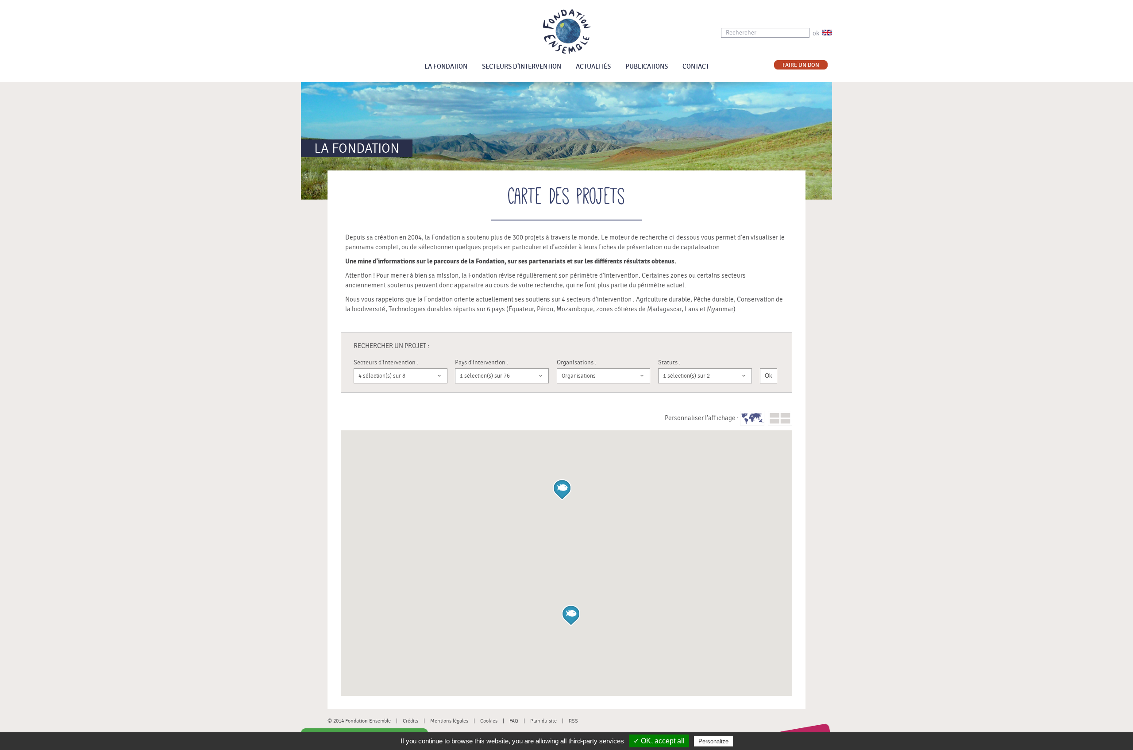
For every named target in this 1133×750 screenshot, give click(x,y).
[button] (571, 615)
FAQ (513, 721)
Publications (646, 66)
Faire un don (800, 65)
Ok (768, 375)
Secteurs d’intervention (521, 66)
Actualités (593, 66)
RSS (573, 721)
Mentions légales (449, 721)
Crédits (410, 721)
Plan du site (543, 721)
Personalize (713, 741)
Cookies (488, 721)
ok (816, 33)
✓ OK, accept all (659, 741)
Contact (695, 66)
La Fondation (445, 66)
